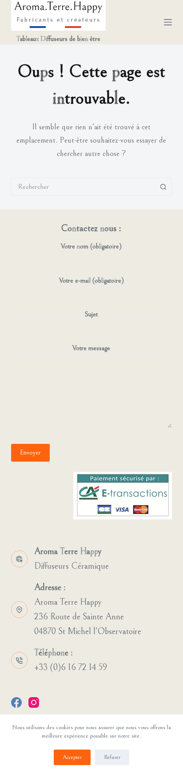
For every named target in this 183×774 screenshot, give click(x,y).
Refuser (112, 757)
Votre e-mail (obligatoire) (91, 280)
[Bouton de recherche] (163, 186)
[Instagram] (33, 702)
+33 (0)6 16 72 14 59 (70, 667)
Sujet (91, 314)
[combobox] (83, 186)
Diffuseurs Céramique (71, 566)
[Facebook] (16, 702)
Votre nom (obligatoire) (91, 246)
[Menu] (168, 22)
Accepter (72, 757)
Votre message (91, 348)
